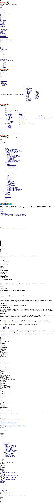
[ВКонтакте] (1, 204)
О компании (2, 480)
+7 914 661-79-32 (4, 49)
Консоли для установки (10, 214)
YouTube (4, 64)
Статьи (1, 473)
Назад (7, 147)
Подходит (4, 429)
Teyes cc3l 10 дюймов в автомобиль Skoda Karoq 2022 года (11, 477)
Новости (2, 470)
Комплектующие (10, 154)
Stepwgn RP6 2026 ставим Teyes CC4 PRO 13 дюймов (10, 475)
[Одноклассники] (2, 204)
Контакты (2, 482)
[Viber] (7, 204)
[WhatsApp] (8, 204)
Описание (4, 326)
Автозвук (8, 164)
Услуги (6, 170)
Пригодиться (5, 430)
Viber (3, 65)
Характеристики (6, 327)
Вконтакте (4, 62)
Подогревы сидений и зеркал (12, 187)
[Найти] (1, 7)
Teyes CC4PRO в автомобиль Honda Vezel (8, 479)
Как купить (2, 481)
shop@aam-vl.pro (4, 59)
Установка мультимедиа (11, 173)
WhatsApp (4, 67)
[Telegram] (11, 204)
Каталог (6, 148)
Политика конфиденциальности (7, 494)
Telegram (4, 63)
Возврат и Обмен (6, 328)
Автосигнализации (10, 181)
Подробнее (2, 286)
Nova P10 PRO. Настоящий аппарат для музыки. (9, 472)
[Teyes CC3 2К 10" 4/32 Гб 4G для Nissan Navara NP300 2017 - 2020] (13, 227)
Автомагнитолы (3, 214)
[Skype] (10, 204)
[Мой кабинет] (0, 131)
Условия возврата (3, 415)
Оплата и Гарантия (8, 194)
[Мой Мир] (4, 204)
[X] (5, 204)
